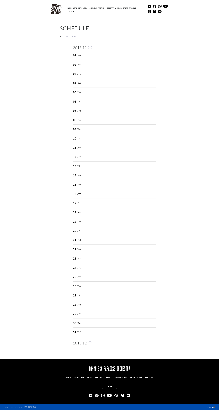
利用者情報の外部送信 (30, 407)
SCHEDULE (93, 8)
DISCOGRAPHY (111, 8)
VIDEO (119, 8)
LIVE (80, 8)
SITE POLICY (18, 407)
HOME (69, 8)
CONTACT (70, 11)
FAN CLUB (132, 8)
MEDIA (85, 8)
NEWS (75, 8)
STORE (125, 8)
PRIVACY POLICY (8, 407)
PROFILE (101, 8)
